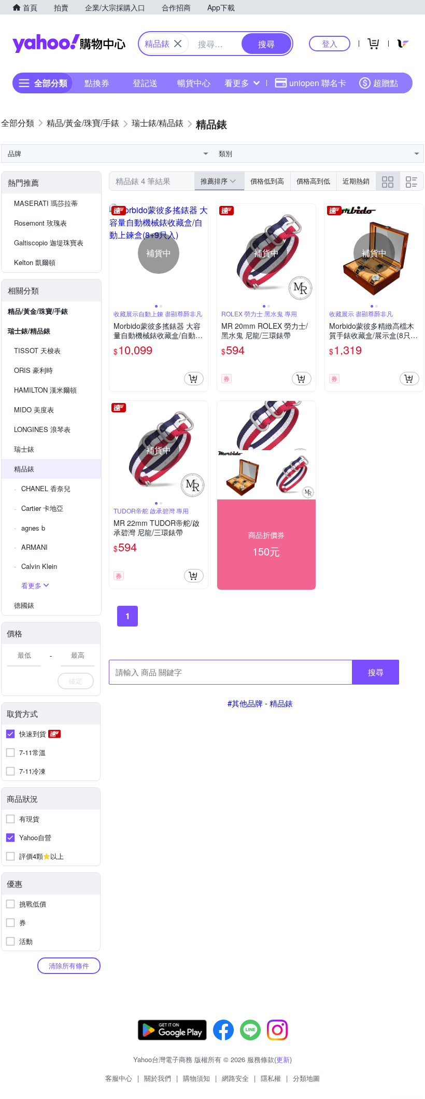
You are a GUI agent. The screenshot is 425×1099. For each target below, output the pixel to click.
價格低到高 (267, 181)
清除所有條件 (69, 965)
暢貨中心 (193, 83)
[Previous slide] (116, 253)
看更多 (236, 83)
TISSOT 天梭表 (37, 350)
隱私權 (271, 1078)
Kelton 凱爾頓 (34, 262)
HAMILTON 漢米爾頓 (45, 390)
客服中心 (118, 1078)
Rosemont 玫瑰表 (40, 223)
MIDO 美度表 (34, 409)
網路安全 (235, 1078)
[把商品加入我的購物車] (194, 378)
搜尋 (376, 671)
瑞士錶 (24, 449)
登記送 (145, 83)
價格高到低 (313, 181)
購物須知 (196, 1078)
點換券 (96, 83)
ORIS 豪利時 (33, 370)
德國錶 (24, 605)
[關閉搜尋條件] (178, 43)
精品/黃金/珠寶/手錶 (38, 311)
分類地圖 (306, 1078)
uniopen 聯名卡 (317, 83)
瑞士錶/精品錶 (29, 331)
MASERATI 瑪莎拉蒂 (46, 203)
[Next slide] (201, 253)
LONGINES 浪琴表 (42, 429)
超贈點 (385, 83)
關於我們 (157, 1078)
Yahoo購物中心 (68, 43)
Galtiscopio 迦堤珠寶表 (48, 242)
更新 (283, 1059)
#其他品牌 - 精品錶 (260, 703)
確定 (75, 681)
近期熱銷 (356, 181)
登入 (329, 43)
